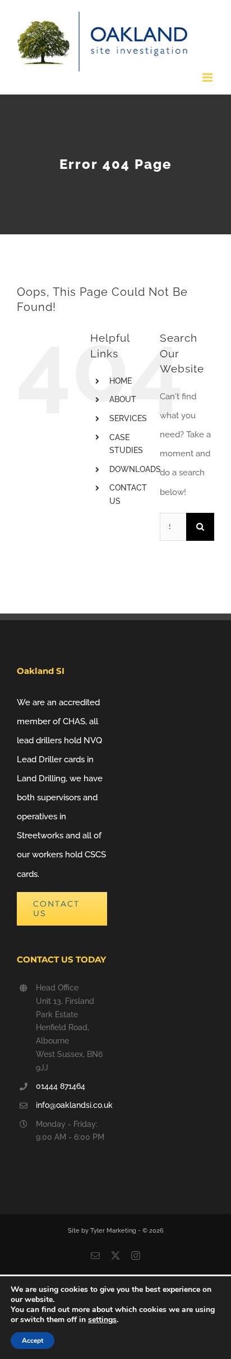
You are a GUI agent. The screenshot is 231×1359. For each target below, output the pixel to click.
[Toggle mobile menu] (208, 77)
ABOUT (122, 399)
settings (102, 1320)
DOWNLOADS (135, 469)
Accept (32, 1340)
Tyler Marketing (114, 1230)
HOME (120, 380)
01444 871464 (60, 1086)
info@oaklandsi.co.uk (71, 1105)
